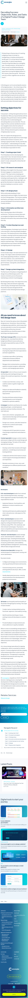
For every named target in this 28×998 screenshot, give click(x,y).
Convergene (5, 678)
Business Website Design (7, 922)
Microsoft (17, 983)
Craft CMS (13, 781)
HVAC (15, 918)
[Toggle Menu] (25, 2)
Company (16, 952)
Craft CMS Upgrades (6, 930)
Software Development (7, 957)
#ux (2, 752)
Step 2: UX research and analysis (12, 735)
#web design (9, 752)
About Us (16, 956)
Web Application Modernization (5, 940)
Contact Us (16, 958)
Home (2, 901)
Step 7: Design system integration (13, 745)
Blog (5, 901)
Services (3, 910)
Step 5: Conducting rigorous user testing (14, 741)
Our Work (3, 952)
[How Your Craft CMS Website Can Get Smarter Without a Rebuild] (14, 773)
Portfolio (3, 954)
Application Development (6, 932)
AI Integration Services (6, 914)
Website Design (17, 28)
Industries (17, 910)
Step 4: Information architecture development (15, 739)
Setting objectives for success (11, 730)
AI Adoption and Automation (7, 912)
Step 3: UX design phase (10, 737)
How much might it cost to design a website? (13, 844)
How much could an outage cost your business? (14, 889)
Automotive (16, 925)
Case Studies (4, 962)
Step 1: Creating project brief (12, 733)
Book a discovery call (14, 976)
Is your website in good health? (5, 821)
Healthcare (16, 912)
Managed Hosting (5, 946)
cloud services (6, 571)
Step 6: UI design (9, 743)
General (3, 28)
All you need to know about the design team (14, 747)
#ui (4, 752)
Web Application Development (5, 935)
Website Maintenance (6, 947)
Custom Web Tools (6, 937)
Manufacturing (17, 923)
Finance (15, 920)
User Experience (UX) (9, 28)
